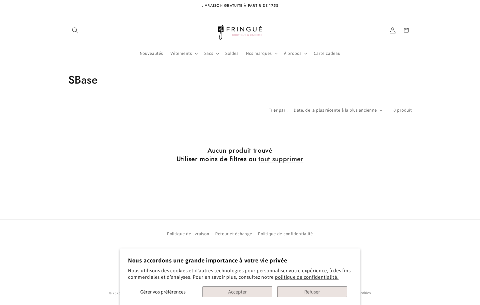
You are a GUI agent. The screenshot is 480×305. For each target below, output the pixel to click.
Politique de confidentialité (285, 233)
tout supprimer (280, 159)
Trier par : (278, 110)
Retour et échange (233, 233)
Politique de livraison (188, 233)
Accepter (237, 291)
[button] (75, 30)
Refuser (312, 291)
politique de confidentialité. (307, 277)
